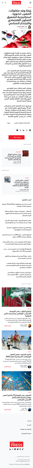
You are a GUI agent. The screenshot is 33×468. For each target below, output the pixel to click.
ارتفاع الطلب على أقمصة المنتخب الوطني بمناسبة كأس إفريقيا (17, 313)
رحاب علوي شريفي (22, 26)
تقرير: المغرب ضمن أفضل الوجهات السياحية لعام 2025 (18, 355)
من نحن (29, 421)
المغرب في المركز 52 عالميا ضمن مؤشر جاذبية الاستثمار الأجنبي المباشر (17, 397)
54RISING (27, 464)
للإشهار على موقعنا (25, 429)
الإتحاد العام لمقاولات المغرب (22, 123)
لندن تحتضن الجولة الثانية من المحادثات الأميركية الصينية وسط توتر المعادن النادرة (13, 156)
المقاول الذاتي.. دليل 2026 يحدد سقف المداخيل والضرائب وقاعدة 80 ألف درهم (16, 236)
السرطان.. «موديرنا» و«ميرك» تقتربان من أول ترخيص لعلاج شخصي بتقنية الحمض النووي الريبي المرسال (18, 213)
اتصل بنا (29, 425)
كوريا (8, 123)
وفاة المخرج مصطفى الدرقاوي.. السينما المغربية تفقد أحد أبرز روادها (19, 229)
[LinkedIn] (10, 449)
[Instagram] (20, 449)
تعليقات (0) (17, 137)
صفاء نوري (24, 409)
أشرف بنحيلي (23, 325)
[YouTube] (17, 449)
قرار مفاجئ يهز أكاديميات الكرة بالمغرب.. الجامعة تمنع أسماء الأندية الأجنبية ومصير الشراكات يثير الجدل (18, 265)
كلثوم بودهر (23, 366)
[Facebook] (15, 449)
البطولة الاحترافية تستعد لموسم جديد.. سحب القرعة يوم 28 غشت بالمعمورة (17, 250)
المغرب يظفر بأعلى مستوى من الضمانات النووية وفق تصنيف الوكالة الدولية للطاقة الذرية (21, 183)
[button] (30, 2)
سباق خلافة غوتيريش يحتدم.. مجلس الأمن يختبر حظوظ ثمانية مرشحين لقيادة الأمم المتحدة (17, 243)
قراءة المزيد (7, 326)
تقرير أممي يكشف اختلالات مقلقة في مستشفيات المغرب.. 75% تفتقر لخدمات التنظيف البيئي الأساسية (19, 274)
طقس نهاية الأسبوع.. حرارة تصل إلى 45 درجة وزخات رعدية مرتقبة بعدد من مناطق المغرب (18, 221)
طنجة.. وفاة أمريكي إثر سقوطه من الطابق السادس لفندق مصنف (18, 257)
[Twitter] (12, 449)
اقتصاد (29, 7)
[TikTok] (23, 449)
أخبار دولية (18, 152)
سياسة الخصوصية (26, 433)
